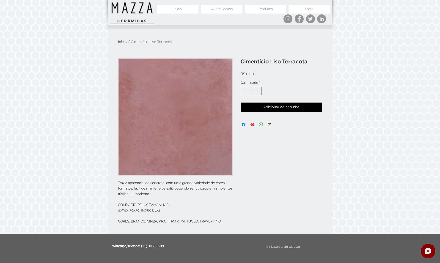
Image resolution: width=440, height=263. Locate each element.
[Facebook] (299, 18)
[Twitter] (310, 18)
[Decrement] (244, 91)
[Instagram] (287, 18)
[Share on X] (269, 124)
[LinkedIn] (321, 18)
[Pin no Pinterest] (252, 124)
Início (122, 42)
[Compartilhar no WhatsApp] (261, 124)
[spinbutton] (251, 91)
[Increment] (258, 91)
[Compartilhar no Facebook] (243, 124)
